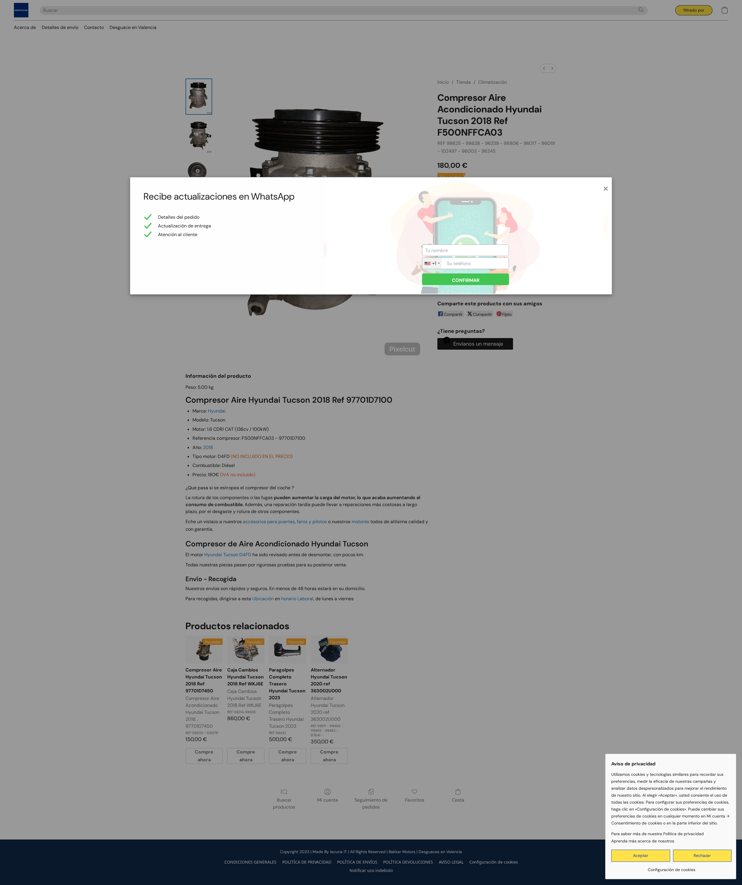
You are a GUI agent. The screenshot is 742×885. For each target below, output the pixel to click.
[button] (640, 856)
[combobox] (431, 263)
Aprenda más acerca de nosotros (642, 841)
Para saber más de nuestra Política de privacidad (657, 833)
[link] (671, 867)
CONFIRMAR (465, 280)
